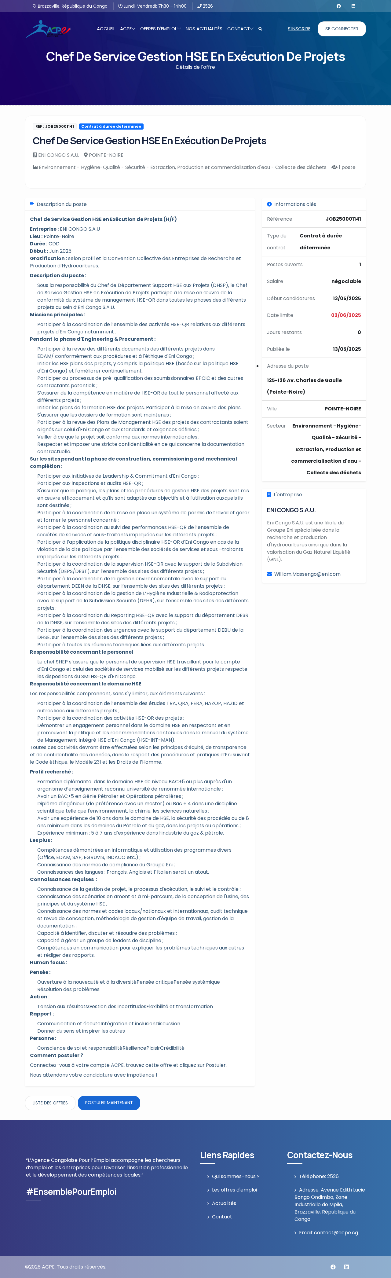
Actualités (224, 1203)
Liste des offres (50, 1103)
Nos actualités (204, 28)
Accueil (106, 28)
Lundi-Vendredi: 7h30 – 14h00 (154, 6)
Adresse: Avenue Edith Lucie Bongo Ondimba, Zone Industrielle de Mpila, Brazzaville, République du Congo (329, 1204)
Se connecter (341, 28)
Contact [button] (238, 28)
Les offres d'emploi (234, 1189)
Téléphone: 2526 (319, 1176)
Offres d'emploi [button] (158, 28)
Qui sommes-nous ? (236, 1176)
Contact (222, 1216)
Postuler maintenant (109, 1103)
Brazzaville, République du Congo (72, 6)
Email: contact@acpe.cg (328, 1232)
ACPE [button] (126, 28)
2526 (207, 6)
